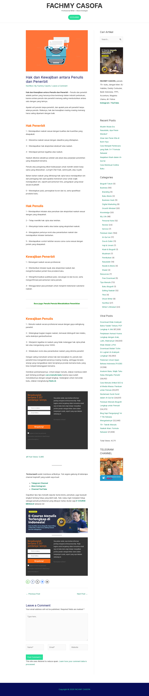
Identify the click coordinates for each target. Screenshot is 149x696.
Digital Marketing (109, 204)
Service (105, 229)
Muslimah (106, 254)
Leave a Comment (59, 86)
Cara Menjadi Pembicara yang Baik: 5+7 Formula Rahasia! (110, 149)
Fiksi (104, 295)
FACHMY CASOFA (74, 6)
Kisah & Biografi (108, 249)
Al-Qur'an (106, 237)
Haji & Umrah (107, 245)
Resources (104, 274)
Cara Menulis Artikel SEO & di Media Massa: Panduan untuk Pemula (111, 386)
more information (33, 439)
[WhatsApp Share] (28, 582)
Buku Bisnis (107, 196)
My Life (103, 216)
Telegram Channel (39, 483)
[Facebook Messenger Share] (42, 582)
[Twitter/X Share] (37, 582)
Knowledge (105, 212)
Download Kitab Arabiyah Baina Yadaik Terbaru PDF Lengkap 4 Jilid (111, 325)
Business (103, 188)
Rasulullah (106, 262)
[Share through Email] (47, 582)
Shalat (104, 270)
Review (105, 225)
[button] (74, 17)
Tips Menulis (105, 282)
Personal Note (108, 221)
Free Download (108, 278)
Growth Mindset (109, 208)
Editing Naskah (108, 291)
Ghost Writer (107, 299)
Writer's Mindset (109, 307)
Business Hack (108, 200)
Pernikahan (106, 258)
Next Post (82, 594)
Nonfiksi (29, 86)
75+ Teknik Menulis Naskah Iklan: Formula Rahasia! (109, 428)
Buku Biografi (107, 286)
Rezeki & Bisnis (108, 266)
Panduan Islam (106, 233)
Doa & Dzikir (107, 241)
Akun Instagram (38, 486)
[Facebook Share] (33, 582)
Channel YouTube (39, 489)
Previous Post (33, 594)
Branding (106, 192)
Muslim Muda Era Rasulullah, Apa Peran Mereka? (109, 130)
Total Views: (105, 441)
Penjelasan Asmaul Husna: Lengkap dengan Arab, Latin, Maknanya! (111, 337)
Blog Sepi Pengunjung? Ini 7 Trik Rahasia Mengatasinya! (111, 417)
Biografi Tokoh (106, 184)
